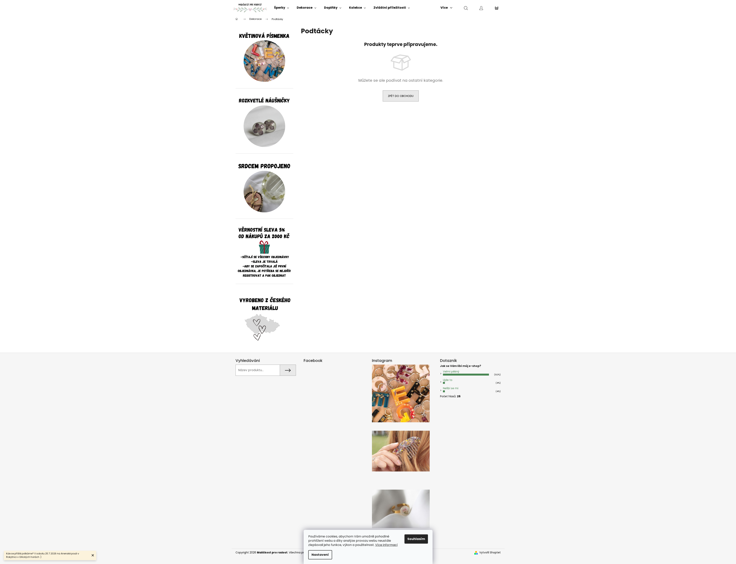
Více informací (386, 545)
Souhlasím (416, 539)
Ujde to (447, 380)
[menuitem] (281, 7)
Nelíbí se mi (450, 388)
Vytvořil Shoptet (490, 552)
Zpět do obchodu (401, 96)
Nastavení (320, 554)
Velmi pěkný (451, 371)
